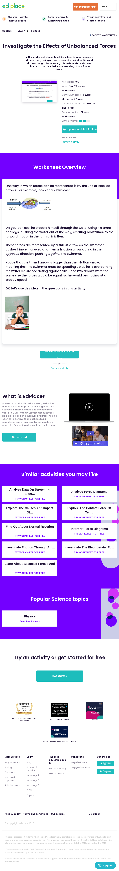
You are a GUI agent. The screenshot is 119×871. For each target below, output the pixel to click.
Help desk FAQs (79, 762)
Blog (29, 762)
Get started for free (85, 6)
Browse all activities (32, 769)
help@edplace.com (81, 767)
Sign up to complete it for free (79, 129)
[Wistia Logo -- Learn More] (99, 443)
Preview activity (59, 368)
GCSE (30, 790)
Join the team (12, 785)
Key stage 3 (33, 785)
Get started (19, 437)
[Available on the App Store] (105, 765)
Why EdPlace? (12, 762)
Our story (10, 772)
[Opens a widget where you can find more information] (105, 865)
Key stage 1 (33, 775)
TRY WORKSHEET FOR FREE (30, 499)
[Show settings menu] (81, 443)
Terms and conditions (35, 813)
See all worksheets (30, 621)
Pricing (8, 767)
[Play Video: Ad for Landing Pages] (90, 433)
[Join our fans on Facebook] (109, 813)
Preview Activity (70, 141)
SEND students (56, 773)
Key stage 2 (33, 780)
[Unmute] (76, 443)
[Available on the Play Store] (105, 773)
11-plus (30, 795)
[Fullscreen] (87, 443)
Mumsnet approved (10, 779)
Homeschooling (57, 768)
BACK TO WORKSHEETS (104, 35)
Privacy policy (12, 813)
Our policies (58, 813)
